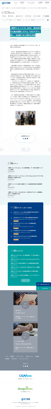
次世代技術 (47, 16)
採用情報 (47, 3)
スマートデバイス (26, 20)
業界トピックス (29, 356)
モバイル (11, 16)
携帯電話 (19, 20)
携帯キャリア (12, 20)
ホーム (16, 3)
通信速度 (33, 20)
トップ (6, 356)
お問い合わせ (14, 358)
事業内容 (22, 3)
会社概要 (40, 3)
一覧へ (24, 149)
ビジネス (38, 20)
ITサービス (29, 16)
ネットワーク (20, 16)
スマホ (6, 20)
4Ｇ (43, 20)
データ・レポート (31, 3)
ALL (5, 16)
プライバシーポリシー (24, 358)
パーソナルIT (37, 16)
